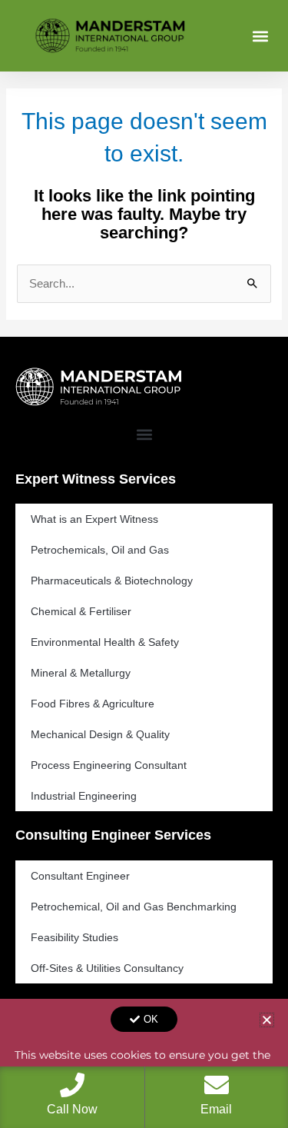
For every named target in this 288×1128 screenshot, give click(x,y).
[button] (260, 35)
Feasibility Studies (74, 937)
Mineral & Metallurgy (81, 673)
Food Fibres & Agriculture (92, 703)
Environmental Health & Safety (105, 642)
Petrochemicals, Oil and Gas (100, 550)
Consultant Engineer (80, 876)
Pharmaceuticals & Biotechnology (112, 580)
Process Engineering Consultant (109, 765)
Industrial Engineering (84, 796)
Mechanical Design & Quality (100, 734)
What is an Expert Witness (94, 519)
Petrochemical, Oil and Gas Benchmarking (134, 906)
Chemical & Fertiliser (81, 611)
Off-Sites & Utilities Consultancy (107, 968)
